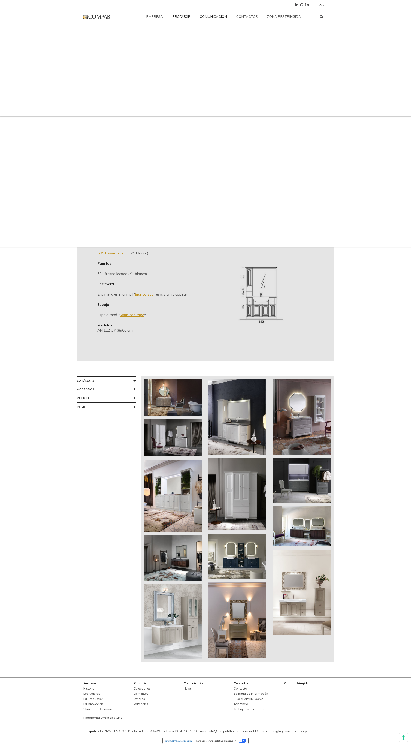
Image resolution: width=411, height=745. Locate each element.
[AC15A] (173, 438)
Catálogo (85, 381)
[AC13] (237, 417)
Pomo (81, 407)
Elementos (141, 694)
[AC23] (173, 621)
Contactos (247, 16)
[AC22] (302, 592)
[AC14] (302, 417)
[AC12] (173, 397)
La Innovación (93, 704)
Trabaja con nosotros (288, 65)
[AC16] (302, 480)
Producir (181, 16)
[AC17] (173, 496)
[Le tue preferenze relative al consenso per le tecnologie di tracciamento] (403, 737)
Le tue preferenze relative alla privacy (216, 740)
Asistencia (254, 65)
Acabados (86, 389)
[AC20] (173, 558)
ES (321, 5)
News (188, 688)
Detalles (139, 699)
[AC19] (302, 526)
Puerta (83, 398)
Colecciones (142, 688)
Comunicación (213, 16)
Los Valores (91, 694)
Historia (88, 688)
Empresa (154, 16)
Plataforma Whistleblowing (102, 718)
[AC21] (237, 620)
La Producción (93, 699)
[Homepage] (111, 17)
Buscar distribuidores (219, 65)
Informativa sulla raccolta (178, 740)
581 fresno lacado (113, 253)
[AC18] (237, 556)
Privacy (302, 731)
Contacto (90, 35)
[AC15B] (237, 494)
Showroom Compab (98, 709)
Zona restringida (284, 16)
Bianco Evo (144, 294)
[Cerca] (321, 16)
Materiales (141, 704)
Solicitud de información (176, 65)
